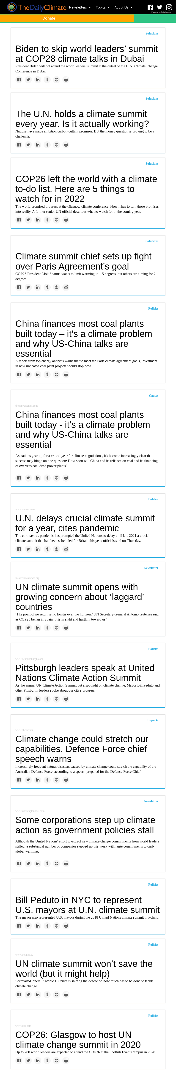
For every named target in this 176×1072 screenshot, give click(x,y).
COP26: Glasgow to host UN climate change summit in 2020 (78, 1040)
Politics (153, 308)
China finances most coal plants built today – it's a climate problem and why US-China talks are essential (83, 339)
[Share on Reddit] (65, 79)
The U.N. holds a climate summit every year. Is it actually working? (82, 119)
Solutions (152, 98)
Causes (153, 395)
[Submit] (169, 29)
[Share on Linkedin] (37, 79)
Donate (48, 18)
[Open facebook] (150, 7)
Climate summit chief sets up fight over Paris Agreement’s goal (83, 261)
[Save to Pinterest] (56, 79)
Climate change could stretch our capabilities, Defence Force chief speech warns (81, 749)
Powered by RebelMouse (161, 12)
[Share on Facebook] (18, 79)
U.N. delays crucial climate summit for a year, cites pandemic (85, 523)
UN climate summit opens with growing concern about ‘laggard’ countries (79, 597)
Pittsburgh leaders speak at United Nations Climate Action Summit (84, 673)
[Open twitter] (159, 7)
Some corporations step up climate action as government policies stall (85, 825)
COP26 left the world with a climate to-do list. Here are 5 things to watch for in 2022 (86, 189)
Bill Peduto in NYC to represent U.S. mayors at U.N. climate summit (87, 905)
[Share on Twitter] (28, 79)
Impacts (152, 720)
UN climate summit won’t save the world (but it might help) (84, 969)
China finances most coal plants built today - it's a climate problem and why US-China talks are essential (82, 430)
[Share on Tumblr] (47, 79)
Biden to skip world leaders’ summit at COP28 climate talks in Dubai (86, 54)
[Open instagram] (169, 7)
